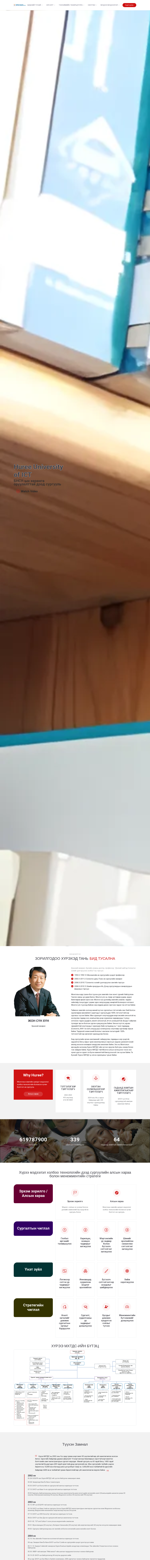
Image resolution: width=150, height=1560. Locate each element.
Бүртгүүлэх (129, 5)
